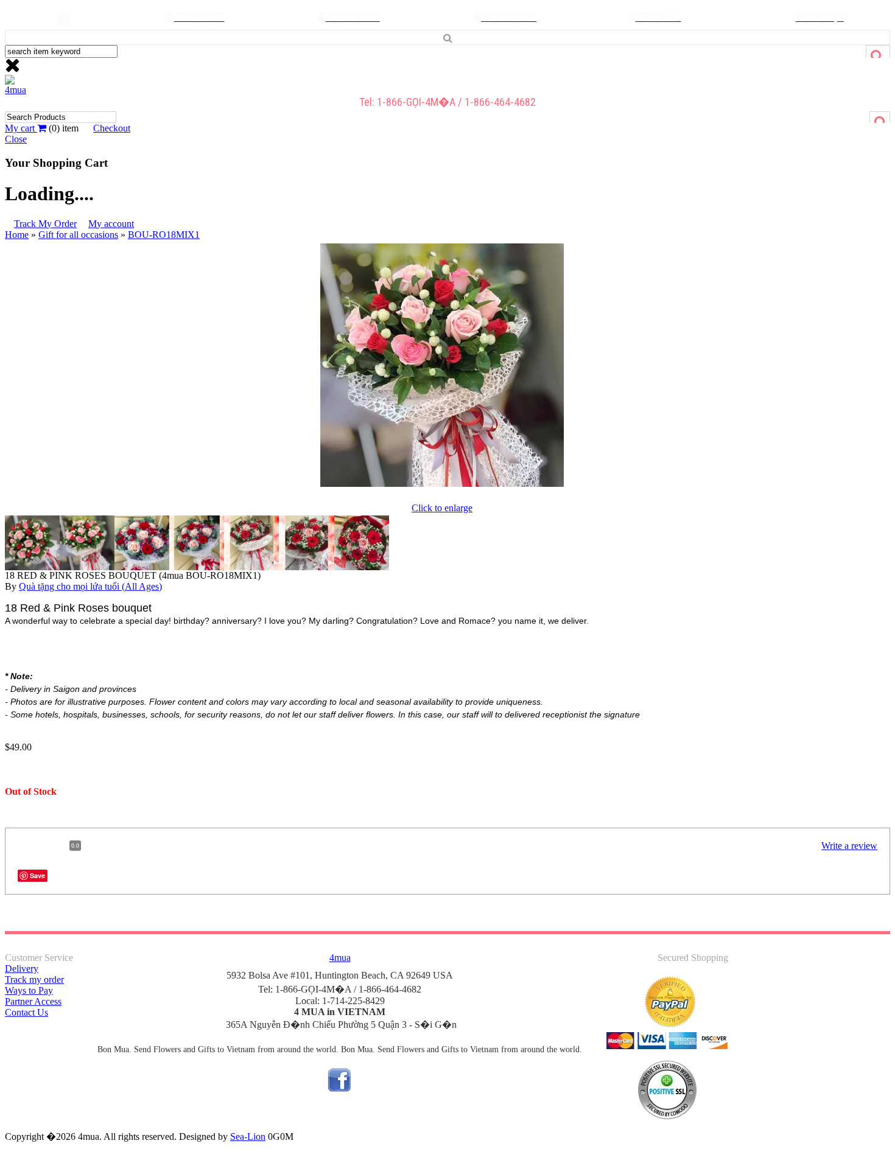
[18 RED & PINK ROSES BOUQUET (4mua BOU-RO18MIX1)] (442, 486)
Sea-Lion (247, 1136)
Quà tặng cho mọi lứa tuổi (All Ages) (90, 586)
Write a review (849, 845)
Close (16, 139)
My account (111, 223)
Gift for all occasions (78, 234)
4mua (15, 90)
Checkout (111, 128)
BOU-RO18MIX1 (164, 234)
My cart (21, 128)
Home (17, 234)
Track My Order (45, 223)
